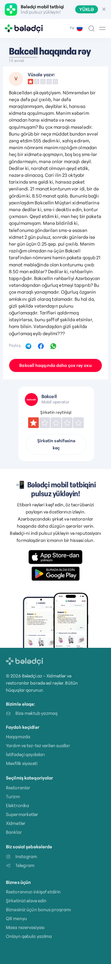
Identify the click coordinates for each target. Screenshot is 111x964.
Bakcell (23, 51)
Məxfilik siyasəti (21, 763)
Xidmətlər (15, 823)
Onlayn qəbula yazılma (29, 936)
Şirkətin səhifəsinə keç (56, 444)
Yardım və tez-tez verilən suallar (38, 745)
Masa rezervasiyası (25, 927)
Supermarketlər (22, 814)
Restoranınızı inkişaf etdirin (33, 892)
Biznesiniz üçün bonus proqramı (38, 909)
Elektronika (17, 805)
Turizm (13, 796)
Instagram (26, 856)
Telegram (24, 865)
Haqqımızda (18, 736)
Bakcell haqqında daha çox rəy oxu (55, 365)
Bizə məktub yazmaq (36, 713)
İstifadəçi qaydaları (25, 754)
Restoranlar (18, 787)
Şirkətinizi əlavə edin (26, 900)
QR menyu (16, 918)
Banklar (14, 832)
